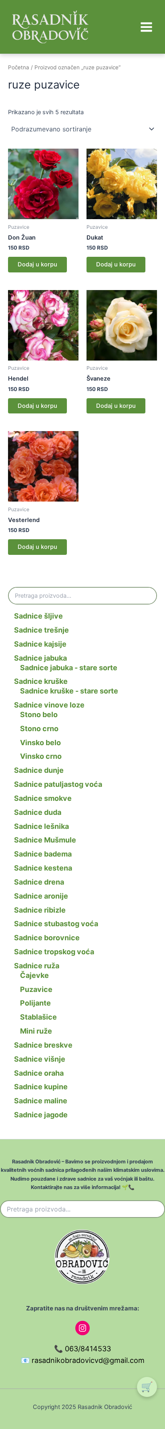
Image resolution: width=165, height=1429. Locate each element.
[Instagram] (82, 1328)
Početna (18, 67)
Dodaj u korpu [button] (37, 264)
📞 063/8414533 (82, 1348)
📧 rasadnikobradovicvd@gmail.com (83, 1360)
